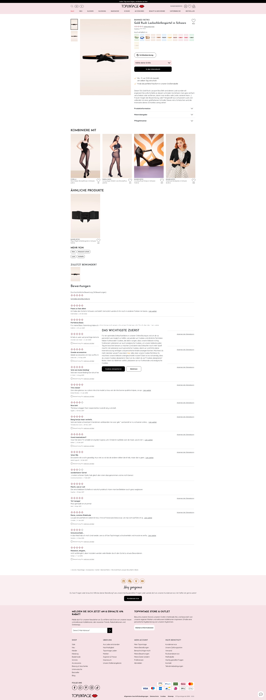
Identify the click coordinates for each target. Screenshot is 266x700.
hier (129, 353)
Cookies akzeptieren (113, 369)
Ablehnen (133, 369)
